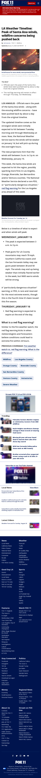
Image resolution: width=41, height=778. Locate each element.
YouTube (4, 668)
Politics (4, 560)
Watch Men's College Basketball (25, 729)
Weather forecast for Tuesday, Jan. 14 (14, 218)
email (28, 755)
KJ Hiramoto (7, 43)
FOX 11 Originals (7, 611)
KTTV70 (4, 653)
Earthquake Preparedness (23, 556)
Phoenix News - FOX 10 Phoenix (25, 697)
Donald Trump (23, 666)
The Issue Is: (6, 613)
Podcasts (5, 680)
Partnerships (6, 743)
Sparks (21, 603)
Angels (21, 584)
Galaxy (21, 600)
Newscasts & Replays (26, 615)
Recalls (4, 558)
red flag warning (10, 188)
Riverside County (28, 365)
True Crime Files (7, 620)
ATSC (3, 736)
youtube (24, 755)
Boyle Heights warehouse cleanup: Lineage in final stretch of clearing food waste (26, 431)
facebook (13, 755)
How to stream (6, 676)
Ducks (21, 591)
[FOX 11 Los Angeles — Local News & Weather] (7, 3)
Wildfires (19, 43)
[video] (34, 525)
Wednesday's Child (8, 618)
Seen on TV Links (7, 582)
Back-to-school (6, 579)
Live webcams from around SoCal (25, 621)
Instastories (26, 378)
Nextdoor (5, 671)
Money (5, 690)
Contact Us (5, 741)
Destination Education (5, 636)
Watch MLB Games (25, 720)
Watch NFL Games (25, 713)
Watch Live (31, 3)
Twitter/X (4, 673)
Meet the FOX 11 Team (7, 714)
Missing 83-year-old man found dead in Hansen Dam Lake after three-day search (25, 439)
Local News (7, 487)
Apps (20, 617)
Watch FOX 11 (25, 608)
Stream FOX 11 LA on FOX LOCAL (18, 394)
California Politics (24, 661)
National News (6, 551)
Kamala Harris (23, 673)
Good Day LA (7, 569)
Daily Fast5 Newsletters (5, 684)
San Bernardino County (13, 372)
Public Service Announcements (7, 732)
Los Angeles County (24, 359)
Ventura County (10, 378)
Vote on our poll (7, 584)
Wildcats (21, 587)
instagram (20, 755)
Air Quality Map (24, 551)
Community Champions (5, 628)
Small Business (6, 695)
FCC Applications (7, 729)
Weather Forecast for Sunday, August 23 (14, 523)
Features (6, 608)
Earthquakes (23, 553)
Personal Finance (7, 697)
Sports (22, 569)
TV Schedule (5, 717)
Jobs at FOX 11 (6, 722)
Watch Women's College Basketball (25, 734)
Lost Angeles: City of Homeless (8, 624)
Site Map (4, 745)
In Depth (4, 616)
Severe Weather (10, 384)
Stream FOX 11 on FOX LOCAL (25, 612)
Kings (20, 589)
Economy (5, 692)
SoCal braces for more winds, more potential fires (18, 72)
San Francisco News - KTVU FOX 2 (26, 693)
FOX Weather (23, 564)
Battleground (23, 676)
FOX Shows (5, 720)
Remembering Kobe (8, 651)
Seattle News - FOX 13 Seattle (25, 702)
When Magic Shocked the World (8, 632)
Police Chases (6, 548)
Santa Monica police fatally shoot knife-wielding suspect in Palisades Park (14, 509)
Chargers (22, 575)
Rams (21, 572)
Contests (4, 711)
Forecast (22, 543)
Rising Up (5, 642)
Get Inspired (5, 639)
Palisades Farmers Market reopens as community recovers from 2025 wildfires (26, 422)
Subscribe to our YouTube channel (19, 465)
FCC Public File (6, 727)
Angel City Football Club (25, 597)
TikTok (4, 666)
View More (34, 488)
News (4, 540)
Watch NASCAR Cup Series (25, 723)
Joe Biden (22, 668)
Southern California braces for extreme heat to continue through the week (14, 500)
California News (7, 546)
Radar (21, 548)
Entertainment (6, 553)
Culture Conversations (6, 647)
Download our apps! (8, 678)
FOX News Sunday (7, 563)
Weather (23, 540)
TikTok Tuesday (7, 587)
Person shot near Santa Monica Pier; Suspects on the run (13, 491)
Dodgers (21, 582)
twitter (16, 755)
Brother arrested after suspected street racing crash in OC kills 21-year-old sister (25, 456)
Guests (4, 572)
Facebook (5, 661)
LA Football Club (24, 594)
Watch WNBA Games (26, 737)
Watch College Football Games (24, 716)
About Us (6, 708)
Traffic (21, 546)
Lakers (21, 577)
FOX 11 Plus (5, 738)
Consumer (5, 555)
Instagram (5, 664)
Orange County (10, 365)
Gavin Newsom (24, 671)
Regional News (25, 690)
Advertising (5, 724)
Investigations (6, 644)
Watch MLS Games (25, 739)
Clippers (21, 579)
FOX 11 (14, 43)
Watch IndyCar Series (26, 726)
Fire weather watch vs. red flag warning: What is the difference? (20, 349)
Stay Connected (9, 658)
